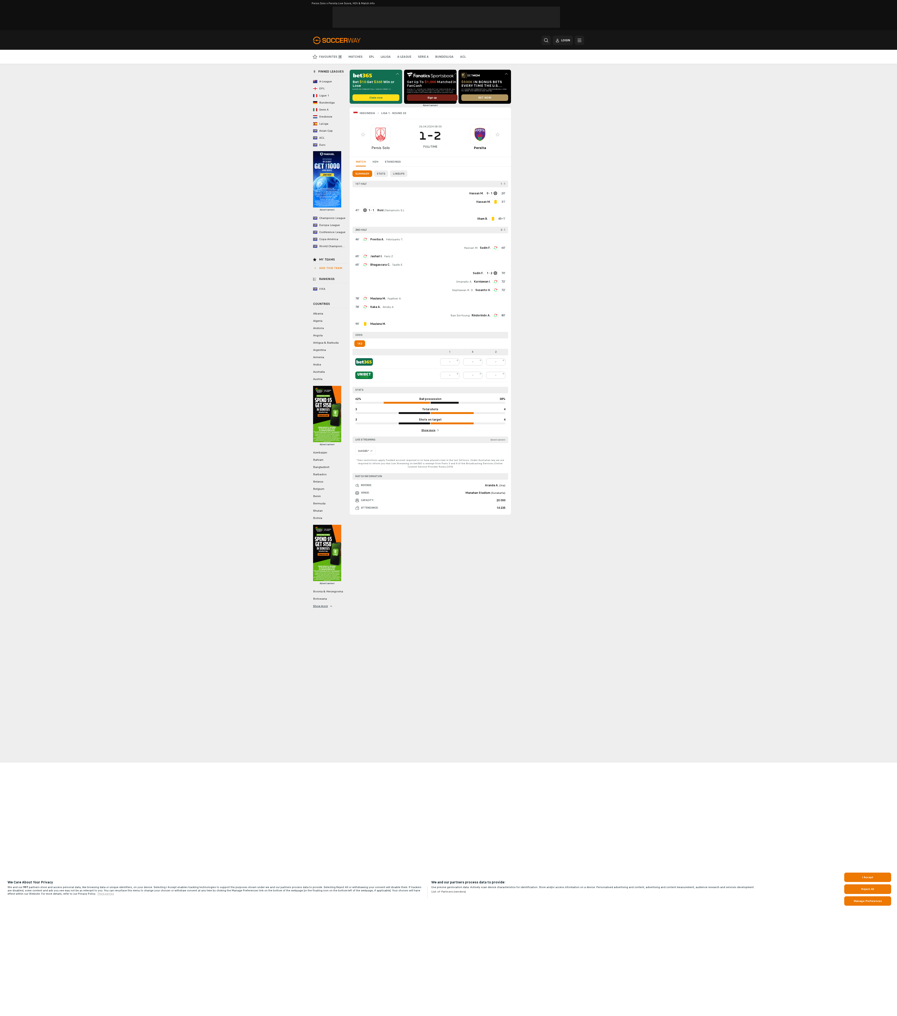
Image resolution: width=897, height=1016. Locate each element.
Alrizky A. (388, 307)
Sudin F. (485, 248)
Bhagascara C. (380, 265)
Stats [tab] (381, 173)
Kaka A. (375, 307)
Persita (480, 148)
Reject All (867, 889)
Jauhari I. (376, 256)
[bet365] (364, 362)
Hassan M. (471, 248)
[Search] (546, 40)
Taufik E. (397, 265)
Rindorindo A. (481, 315)
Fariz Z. (389, 256)
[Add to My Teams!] (363, 134)
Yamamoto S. (394, 210)
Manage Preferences (868, 901)
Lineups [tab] (399, 173)
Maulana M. (378, 298)
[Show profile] (380, 134)
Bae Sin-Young (460, 315)
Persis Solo (380, 148)
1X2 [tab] (359, 343)
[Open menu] (579, 40)
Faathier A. (394, 298)
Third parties (105, 893)
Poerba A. (377, 239)
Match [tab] (361, 161)
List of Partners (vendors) (448, 891)
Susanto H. (482, 290)
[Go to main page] (345, 40)
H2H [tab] (375, 161)
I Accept (867, 877)
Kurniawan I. (482, 282)
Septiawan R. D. (462, 290)
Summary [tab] (362, 173)
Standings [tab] (393, 161)
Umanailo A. (464, 282)
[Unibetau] (364, 375)
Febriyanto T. (394, 239)
